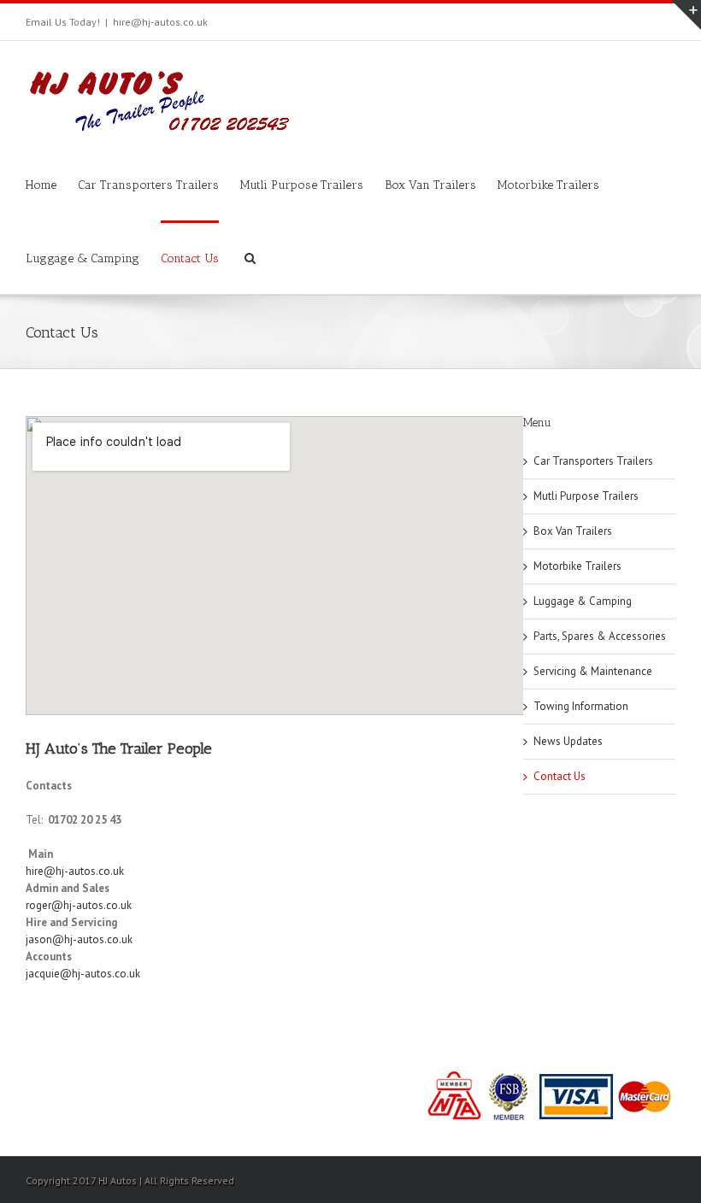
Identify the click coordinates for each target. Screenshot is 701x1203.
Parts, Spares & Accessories (599, 636)
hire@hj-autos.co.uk (160, 21)
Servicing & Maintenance (592, 671)
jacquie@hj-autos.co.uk (83, 973)
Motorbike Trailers (548, 185)
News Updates (568, 741)
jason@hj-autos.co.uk (79, 939)
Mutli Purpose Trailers (301, 185)
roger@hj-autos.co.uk (79, 905)
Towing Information (580, 706)
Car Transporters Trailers (148, 185)
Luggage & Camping (82, 258)
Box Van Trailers (430, 185)
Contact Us (190, 258)
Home (41, 185)
